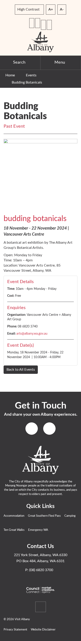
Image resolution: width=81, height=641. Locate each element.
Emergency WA (38, 530)
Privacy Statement (15, 629)
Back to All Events (21, 369)
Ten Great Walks (14, 530)
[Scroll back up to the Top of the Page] (40, 607)
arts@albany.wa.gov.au (31, 333)
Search (19, 62)
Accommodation (14, 515)
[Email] (37, 23)
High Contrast (28, 9)
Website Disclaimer (43, 629)
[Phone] (31, 23)
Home (10, 75)
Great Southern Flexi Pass (44, 515)
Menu (59, 62)
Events (31, 75)
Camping (70, 515)
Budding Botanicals (27, 82)
